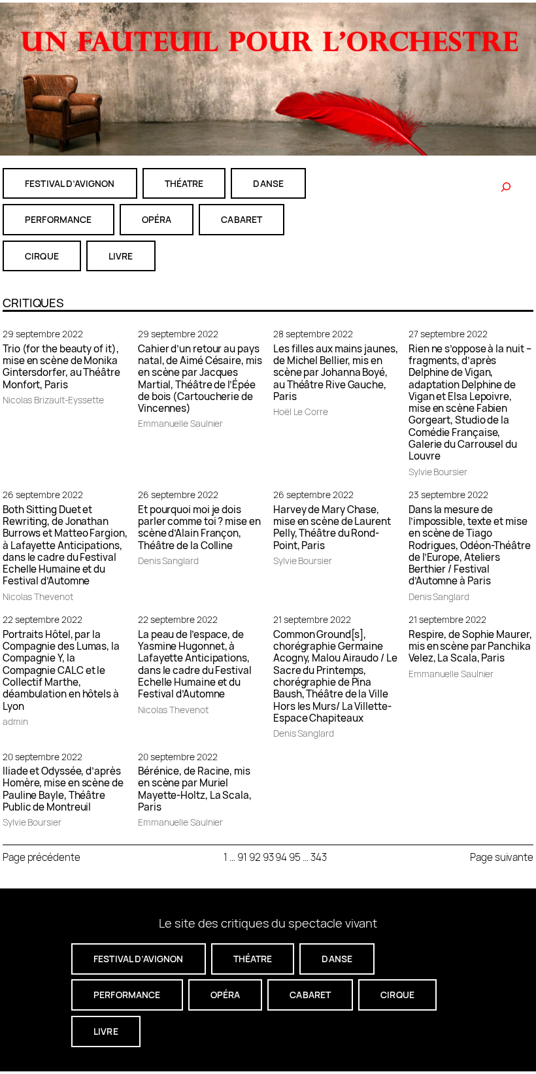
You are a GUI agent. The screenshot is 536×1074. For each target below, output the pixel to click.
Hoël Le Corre (300, 411)
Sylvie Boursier (438, 471)
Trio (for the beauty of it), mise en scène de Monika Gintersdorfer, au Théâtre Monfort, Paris (61, 367)
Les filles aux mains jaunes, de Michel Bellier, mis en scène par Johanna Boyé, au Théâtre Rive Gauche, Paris (335, 373)
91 (242, 857)
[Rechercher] (506, 187)
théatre (184, 183)
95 (295, 857)
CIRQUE (42, 256)
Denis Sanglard (168, 560)
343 (318, 857)
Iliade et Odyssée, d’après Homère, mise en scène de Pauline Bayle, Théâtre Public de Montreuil (63, 789)
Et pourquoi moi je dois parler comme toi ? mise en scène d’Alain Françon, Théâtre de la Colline (199, 528)
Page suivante (501, 857)
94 (281, 857)
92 (255, 857)
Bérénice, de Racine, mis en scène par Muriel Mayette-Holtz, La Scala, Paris (195, 789)
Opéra (157, 219)
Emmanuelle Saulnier (180, 423)
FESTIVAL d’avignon (70, 183)
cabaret (241, 219)
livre (121, 256)
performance (58, 219)
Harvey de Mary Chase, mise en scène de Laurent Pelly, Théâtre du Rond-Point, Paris (332, 528)
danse (268, 183)
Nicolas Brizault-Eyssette (53, 400)
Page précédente (41, 857)
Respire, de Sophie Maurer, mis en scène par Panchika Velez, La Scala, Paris (470, 647)
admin (15, 721)
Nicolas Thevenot (38, 596)
